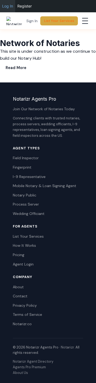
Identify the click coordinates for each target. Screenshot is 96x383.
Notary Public (24, 195)
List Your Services (59, 20)
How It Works (24, 245)
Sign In (32, 20)
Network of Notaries (40, 43)
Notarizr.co (22, 323)
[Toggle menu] (85, 20)
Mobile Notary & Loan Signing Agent (44, 185)
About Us (20, 372)
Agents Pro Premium (29, 367)
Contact (20, 296)
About (18, 287)
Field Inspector (26, 158)
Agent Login (23, 264)
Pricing (18, 254)
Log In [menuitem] (7, 6)
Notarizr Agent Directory (33, 361)
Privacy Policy (25, 305)
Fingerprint (22, 167)
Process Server (26, 204)
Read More (16, 67)
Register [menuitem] (24, 6)
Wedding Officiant (29, 213)
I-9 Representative (29, 176)
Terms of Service (27, 314)
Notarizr (67, 347)
